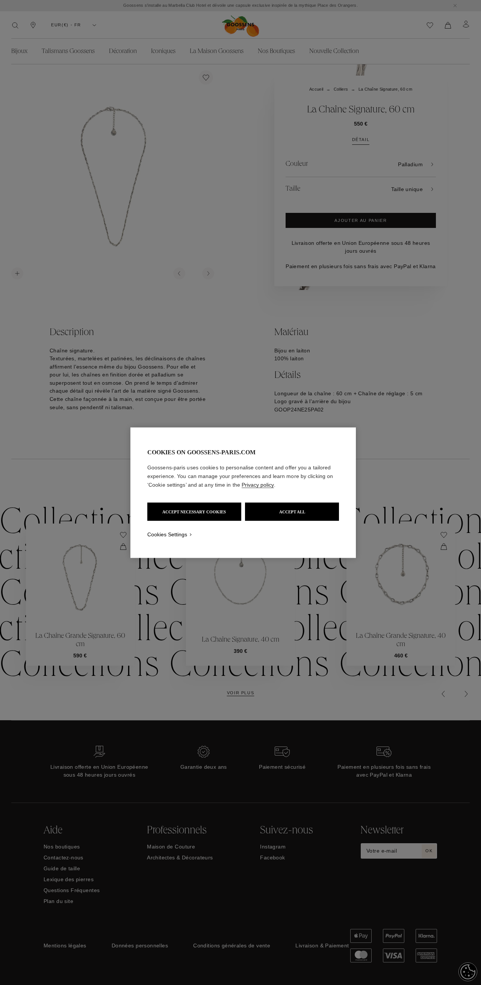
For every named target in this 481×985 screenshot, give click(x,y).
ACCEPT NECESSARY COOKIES (194, 511)
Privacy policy (258, 484)
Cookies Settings (167, 534)
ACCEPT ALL (292, 511)
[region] (243, 492)
